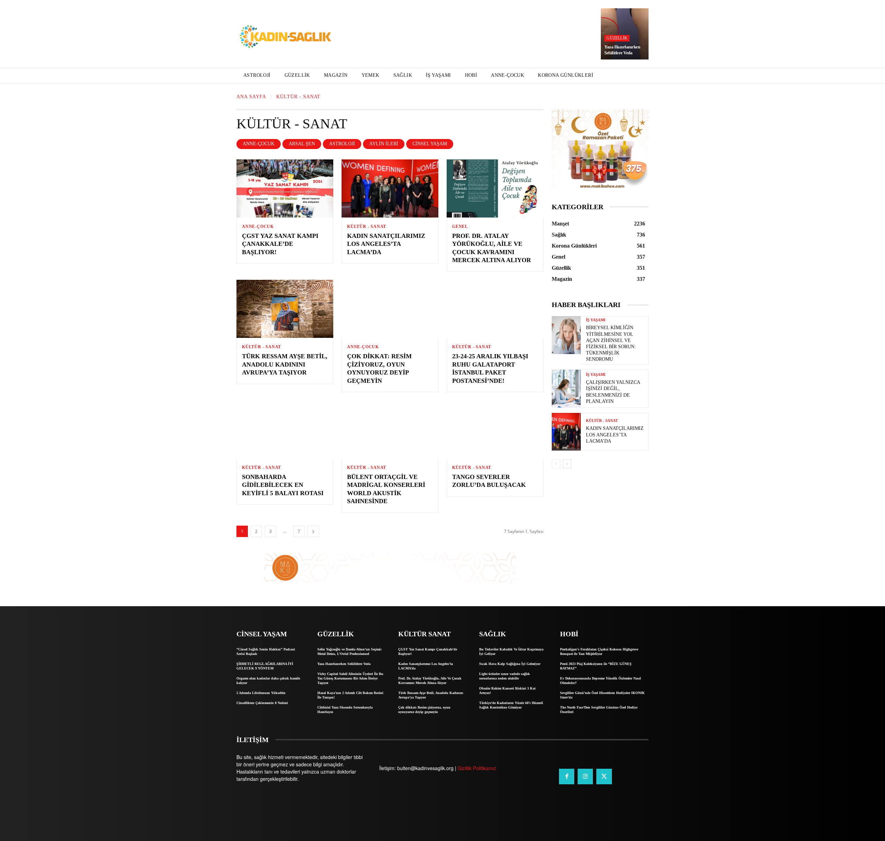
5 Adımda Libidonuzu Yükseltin (261, 693)
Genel (460, 226)
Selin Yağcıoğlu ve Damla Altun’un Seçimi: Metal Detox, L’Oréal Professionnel (349, 651)
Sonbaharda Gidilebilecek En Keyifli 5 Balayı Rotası (283, 485)
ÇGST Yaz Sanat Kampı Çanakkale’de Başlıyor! (280, 244)
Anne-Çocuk (258, 143)
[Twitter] (604, 776)
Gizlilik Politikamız (477, 768)
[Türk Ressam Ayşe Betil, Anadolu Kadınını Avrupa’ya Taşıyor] (284, 309)
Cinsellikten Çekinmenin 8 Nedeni (262, 703)
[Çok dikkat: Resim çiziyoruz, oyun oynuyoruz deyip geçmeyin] (390, 309)
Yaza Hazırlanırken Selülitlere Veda (622, 49)
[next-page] (313, 531)
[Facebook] (566, 776)
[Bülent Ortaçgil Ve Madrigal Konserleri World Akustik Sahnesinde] (390, 429)
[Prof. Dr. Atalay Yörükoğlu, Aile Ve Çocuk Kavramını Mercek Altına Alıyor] (495, 188)
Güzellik (616, 38)
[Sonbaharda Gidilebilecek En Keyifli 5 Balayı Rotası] (284, 429)
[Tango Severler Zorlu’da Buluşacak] (495, 429)
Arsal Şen (302, 143)
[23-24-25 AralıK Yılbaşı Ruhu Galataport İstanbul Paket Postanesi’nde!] (495, 309)
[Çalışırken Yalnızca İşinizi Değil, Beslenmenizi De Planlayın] (566, 388)
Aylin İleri (383, 143)
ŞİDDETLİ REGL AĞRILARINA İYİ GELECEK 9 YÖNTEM (264, 666)
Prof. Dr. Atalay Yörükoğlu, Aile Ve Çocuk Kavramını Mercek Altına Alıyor (430, 680)
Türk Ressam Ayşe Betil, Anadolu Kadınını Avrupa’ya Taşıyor (284, 364)
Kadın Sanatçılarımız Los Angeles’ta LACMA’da (386, 244)
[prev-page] (556, 463)
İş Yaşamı (595, 320)
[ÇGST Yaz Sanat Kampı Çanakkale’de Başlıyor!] (284, 188)
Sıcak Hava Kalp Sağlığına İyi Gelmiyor (509, 664)
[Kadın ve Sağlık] (285, 37)
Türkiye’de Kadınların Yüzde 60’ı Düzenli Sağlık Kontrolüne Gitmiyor (511, 705)
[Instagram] (585, 776)
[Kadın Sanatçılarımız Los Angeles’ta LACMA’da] (390, 188)
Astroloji (342, 143)
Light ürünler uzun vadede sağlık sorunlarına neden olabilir (504, 676)
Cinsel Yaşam (429, 143)
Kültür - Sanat (366, 226)
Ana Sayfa (251, 96)
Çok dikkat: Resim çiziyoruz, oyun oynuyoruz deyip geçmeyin (424, 709)
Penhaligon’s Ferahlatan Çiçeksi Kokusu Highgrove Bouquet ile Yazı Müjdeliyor (599, 651)
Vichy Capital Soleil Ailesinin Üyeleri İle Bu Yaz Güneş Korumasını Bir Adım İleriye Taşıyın (350, 678)
